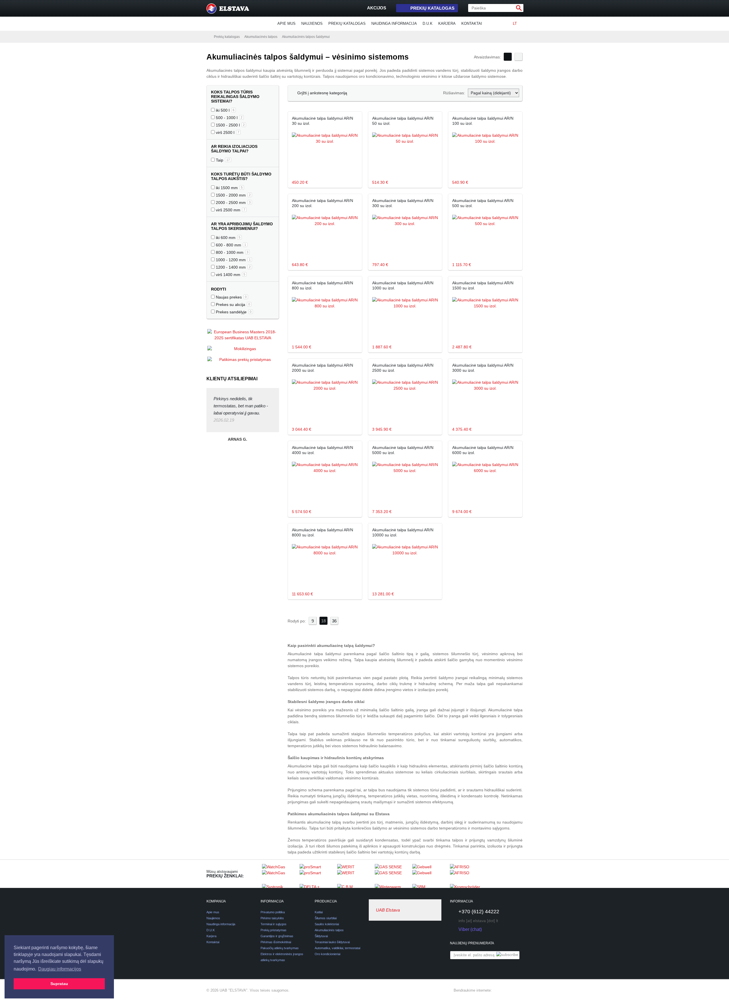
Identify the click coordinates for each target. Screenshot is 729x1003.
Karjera (447, 23)
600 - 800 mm (230, 245)
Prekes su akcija (232, 304)
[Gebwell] (429, 873)
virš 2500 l (227, 132)
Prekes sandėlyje (233, 312)
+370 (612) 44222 (478, 911)
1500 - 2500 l (230, 125)
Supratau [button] (59, 983)
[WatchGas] (279, 873)
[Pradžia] (207, 36)
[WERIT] (354, 873)
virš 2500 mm (230, 210)
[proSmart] (317, 873)
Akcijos (376, 7)
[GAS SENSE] (392, 873)
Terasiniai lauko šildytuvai (332, 942)
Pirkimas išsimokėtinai (276, 942)
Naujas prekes (231, 297)
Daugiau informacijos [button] (59, 969)
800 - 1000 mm (231, 252)
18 (323, 620)
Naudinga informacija (394, 23)
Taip (222, 160)
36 (334, 620)
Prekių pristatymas (273, 930)
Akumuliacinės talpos (260, 37)
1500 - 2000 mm (233, 195)
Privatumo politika (273, 912)
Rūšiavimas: (454, 93)
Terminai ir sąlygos (273, 924)
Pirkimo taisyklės (272, 918)
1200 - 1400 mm (233, 267)
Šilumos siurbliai (326, 918)
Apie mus (286, 23)
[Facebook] (498, 990)
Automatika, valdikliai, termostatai (337, 948)
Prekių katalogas (432, 8)
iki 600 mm (227, 237)
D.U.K (428, 23)
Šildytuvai (321, 936)
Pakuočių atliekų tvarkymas (280, 948)
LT (515, 23)
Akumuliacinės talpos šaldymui (306, 37)
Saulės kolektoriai (327, 924)
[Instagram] (508, 990)
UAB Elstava (388, 910)
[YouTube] (519, 990)
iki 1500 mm (229, 187)
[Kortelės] (508, 57)
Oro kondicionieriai (327, 954)
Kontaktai (471, 23)
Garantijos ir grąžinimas (277, 936)
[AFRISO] (467, 873)
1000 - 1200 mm (233, 260)
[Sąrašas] (519, 57)
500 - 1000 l (228, 117)
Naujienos (312, 23)
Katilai (319, 912)
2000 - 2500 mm (233, 202)
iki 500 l (224, 110)
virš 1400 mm (230, 274)
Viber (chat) (470, 929)
